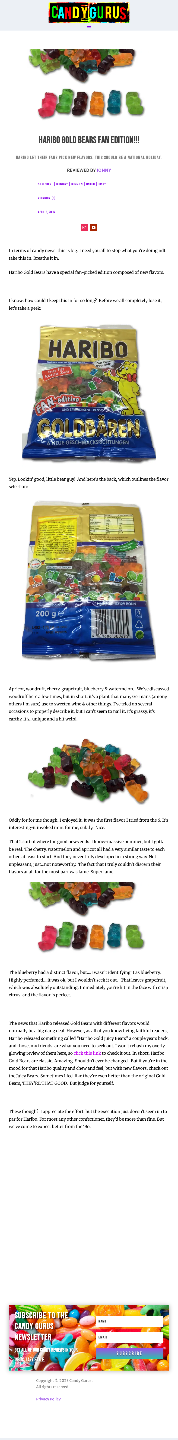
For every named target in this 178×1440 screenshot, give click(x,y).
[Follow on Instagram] (84, 227)
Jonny (104, 170)
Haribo (90, 184)
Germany (62, 184)
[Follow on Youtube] (93, 227)
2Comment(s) (46, 198)
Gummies (77, 184)
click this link (87, 1053)
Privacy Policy (48, 1399)
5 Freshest (45, 184)
